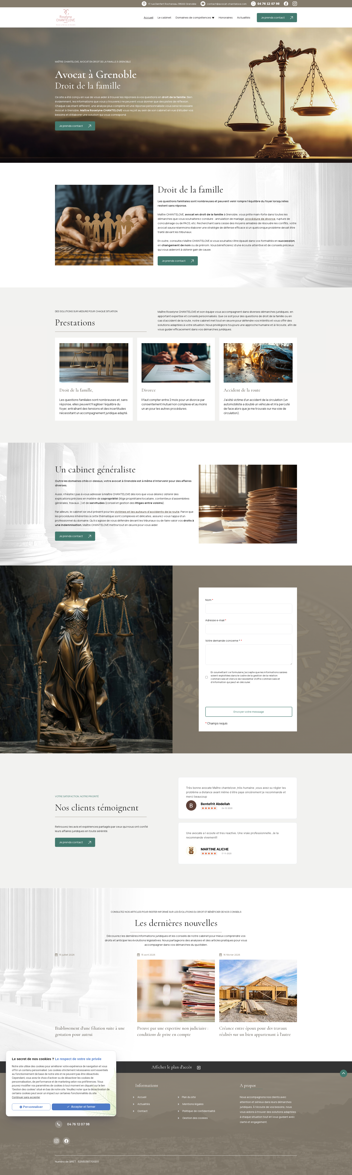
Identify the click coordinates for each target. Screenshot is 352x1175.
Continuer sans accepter (26, 1097)
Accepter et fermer (82, 1106)
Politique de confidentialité (198, 1111)
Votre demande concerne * (223, 640)
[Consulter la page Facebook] (286, 3)
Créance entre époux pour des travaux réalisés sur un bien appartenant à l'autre (255, 1031)
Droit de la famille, (76, 390)
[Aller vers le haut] (343, 1073)
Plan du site (189, 1097)
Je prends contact (273, 17)
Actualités (243, 17)
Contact (142, 1111)
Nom (209, 600)
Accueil (148, 17)
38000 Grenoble (172, 3)
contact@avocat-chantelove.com (227, 3)
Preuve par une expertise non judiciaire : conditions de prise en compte (172, 1031)
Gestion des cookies (195, 1118)
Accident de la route (242, 390)
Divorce (149, 390)
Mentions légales (192, 1104)
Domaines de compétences (193, 17)
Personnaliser (33, 1107)
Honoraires (226, 17)
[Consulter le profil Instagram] (295, 3)
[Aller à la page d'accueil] (65, 17)
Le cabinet (164, 17)
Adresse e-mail (215, 620)
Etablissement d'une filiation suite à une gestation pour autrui (90, 1031)
